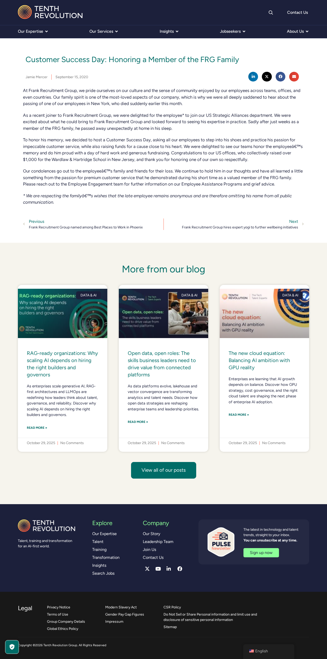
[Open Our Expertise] (46, 31)
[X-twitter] (147, 568)
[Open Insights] (177, 31)
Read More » (37, 428)
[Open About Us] (307, 31)
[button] (253, 77)
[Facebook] (179, 568)
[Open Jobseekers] (244, 31)
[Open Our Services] (116, 31)
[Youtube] (158, 568)
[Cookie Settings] (12, 647)
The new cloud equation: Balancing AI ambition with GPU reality (259, 360)
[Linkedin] (169, 568)
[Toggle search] (270, 12)
